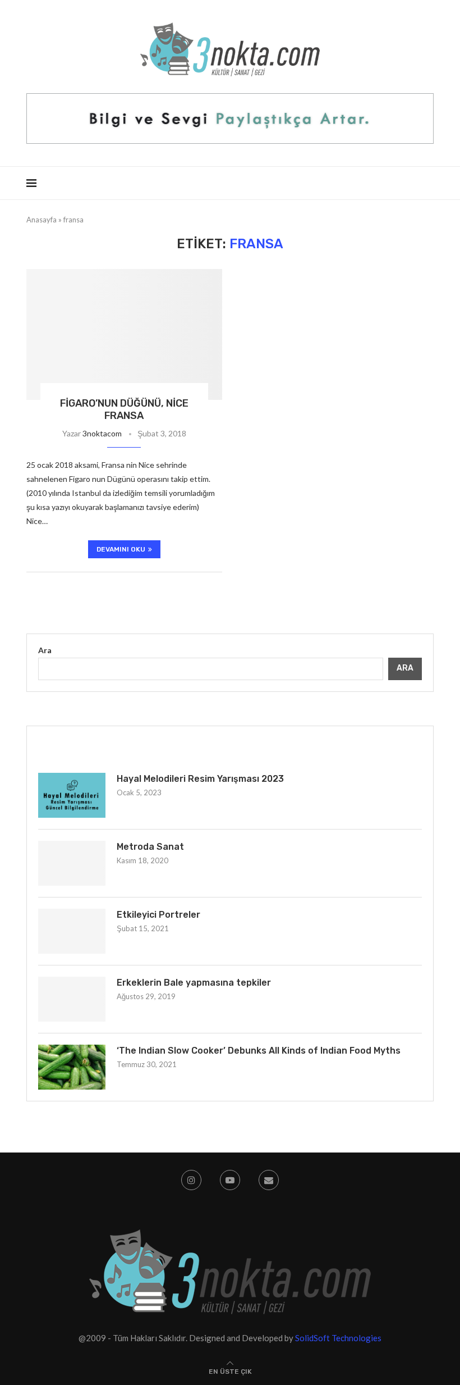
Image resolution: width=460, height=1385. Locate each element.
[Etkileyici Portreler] (71, 931)
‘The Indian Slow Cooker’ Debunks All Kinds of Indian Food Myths (259, 1050)
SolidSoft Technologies (338, 1338)
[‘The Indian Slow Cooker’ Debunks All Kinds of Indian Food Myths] (71, 1067)
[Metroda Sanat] (71, 863)
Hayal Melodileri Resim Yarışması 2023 (200, 778)
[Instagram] (191, 1180)
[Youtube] (230, 1180)
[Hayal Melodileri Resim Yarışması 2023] (71, 795)
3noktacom (102, 433)
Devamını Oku (120, 549)
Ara (45, 650)
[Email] (269, 1180)
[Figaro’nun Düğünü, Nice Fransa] (124, 334)
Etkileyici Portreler (158, 914)
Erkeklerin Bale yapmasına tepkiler (194, 982)
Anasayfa (41, 219)
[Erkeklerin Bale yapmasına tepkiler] (71, 999)
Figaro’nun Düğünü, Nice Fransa (124, 409)
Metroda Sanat (150, 846)
